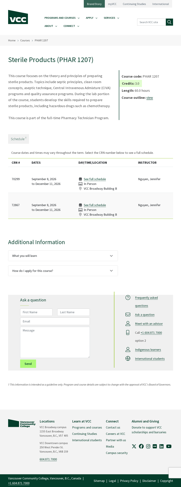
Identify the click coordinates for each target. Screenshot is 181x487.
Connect (69, 26)
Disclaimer (149, 481)
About (49, 26)
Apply (89, 17)
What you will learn (24, 256)
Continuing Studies (134, 4)
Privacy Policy (129, 481)
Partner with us (116, 440)
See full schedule (95, 179)
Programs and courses (87, 427)
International (160, 4)
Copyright (166, 481)
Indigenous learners (148, 350)
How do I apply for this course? (32, 271)
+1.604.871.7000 (151, 333)
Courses (25, 40)
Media (110, 446)
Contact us (113, 427)
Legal (112, 481)
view (149, 97)
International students (150, 359)
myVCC (112, 4)
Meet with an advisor (149, 324)
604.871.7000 (48, 459)
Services (109, 17)
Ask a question (144, 315)
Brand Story (94, 4)
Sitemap (99, 481)
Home (12, 40)
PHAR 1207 (41, 40)
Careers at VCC (115, 434)
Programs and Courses (60, 17)
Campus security (117, 453)
